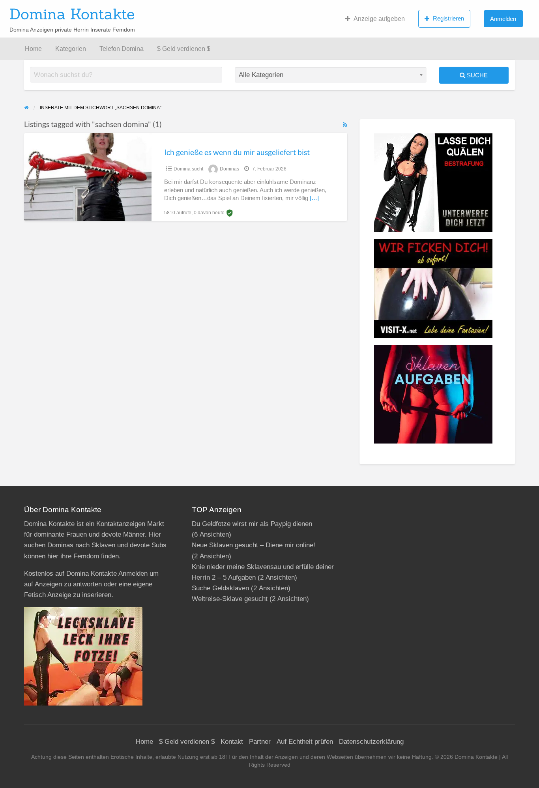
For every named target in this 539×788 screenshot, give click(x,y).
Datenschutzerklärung (371, 741)
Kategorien (70, 48)
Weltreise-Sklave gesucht (230, 599)
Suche (476, 75)
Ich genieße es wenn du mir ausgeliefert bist (237, 152)
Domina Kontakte (72, 13)
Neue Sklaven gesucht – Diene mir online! (253, 545)
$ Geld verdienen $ (183, 48)
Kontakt (232, 741)
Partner (260, 741)
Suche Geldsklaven (220, 588)
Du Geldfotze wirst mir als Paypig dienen (252, 524)
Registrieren (448, 18)
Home (33, 48)
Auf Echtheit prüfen (305, 741)
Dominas (229, 169)
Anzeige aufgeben (379, 18)
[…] (314, 198)
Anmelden (503, 18)
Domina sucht (188, 169)
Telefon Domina (121, 48)
